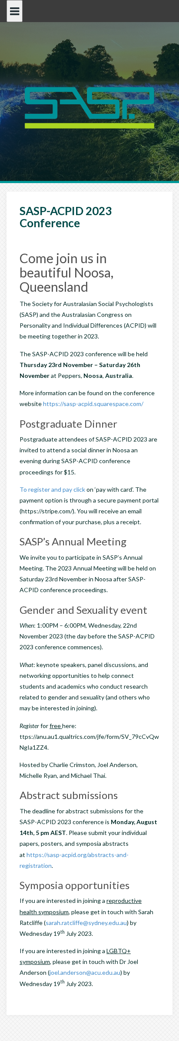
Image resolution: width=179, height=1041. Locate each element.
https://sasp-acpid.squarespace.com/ (93, 403)
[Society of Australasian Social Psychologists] (89, 106)
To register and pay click (52, 489)
